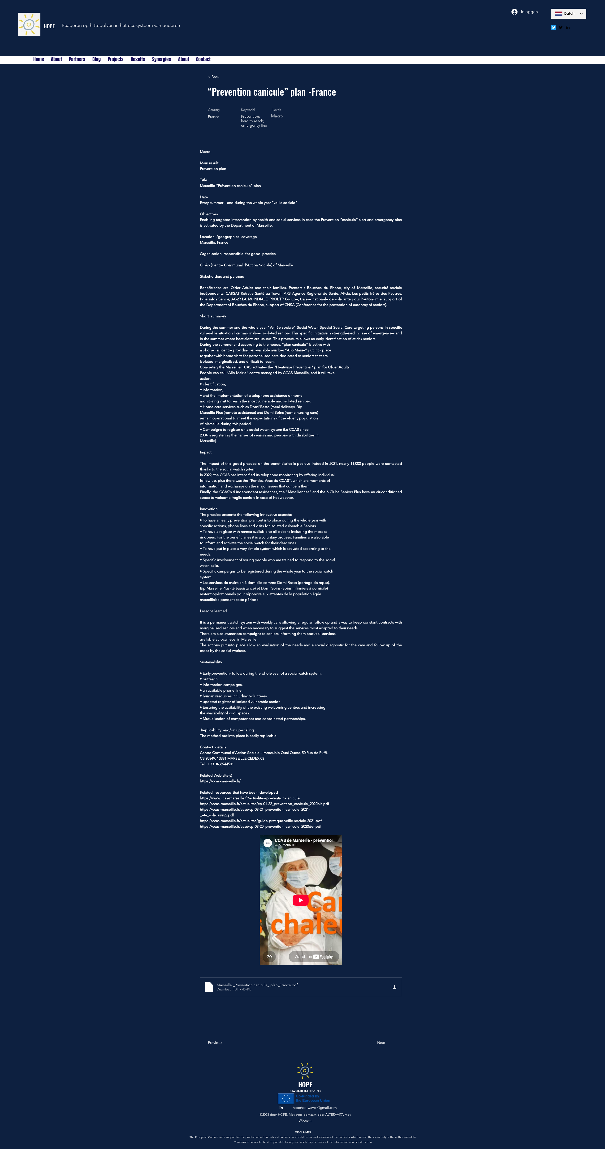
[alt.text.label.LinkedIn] (568, 27)
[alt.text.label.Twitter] (560, 27)
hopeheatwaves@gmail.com (315, 1107)
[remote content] (301, 900)
